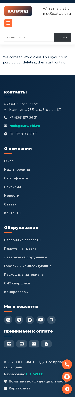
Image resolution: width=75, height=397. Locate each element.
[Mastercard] (21, 343)
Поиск (62, 37)
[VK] (8, 320)
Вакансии (12, 187)
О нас (9, 161)
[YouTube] (40, 320)
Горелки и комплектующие (28, 266)
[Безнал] (46, 343)
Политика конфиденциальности (38, 381)
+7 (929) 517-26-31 (57, 8)
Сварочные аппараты (22, 240)
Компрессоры (16, 292)
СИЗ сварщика (17, 283)
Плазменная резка (20, 248)
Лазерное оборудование (25, 257)
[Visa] (9, 343)
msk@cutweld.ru (57, 14)
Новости (11, 196)
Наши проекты (17, 169)
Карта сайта (19, 388)
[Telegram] (19, 320)
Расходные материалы (24, 274)
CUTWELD (35, 374)
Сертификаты (16, 178)
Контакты (12, 213)
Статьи (10, 204)
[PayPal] (34, 343)
